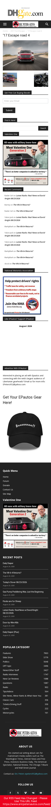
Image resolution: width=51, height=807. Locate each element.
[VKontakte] (33, 793)
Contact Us (8, 489)
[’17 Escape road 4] (25, 70)
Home (5, 31)
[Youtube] (41, 793)
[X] (18, 793)
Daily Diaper (8, 563)
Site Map (7, 493)
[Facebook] (10, 793)
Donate (6, 485)
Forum (6, 481)
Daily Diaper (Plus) (11, 632)
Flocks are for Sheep (12, 601)
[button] (4, 24)
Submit (9, 110)
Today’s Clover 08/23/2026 (15, 582)
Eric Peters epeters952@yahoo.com (31, 773)
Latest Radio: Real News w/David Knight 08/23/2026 (20, 611)
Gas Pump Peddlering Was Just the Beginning (23, 592)
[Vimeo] (25, 793)
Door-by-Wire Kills (10, 622)
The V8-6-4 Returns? (21, 204)
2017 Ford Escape (17, 31)
